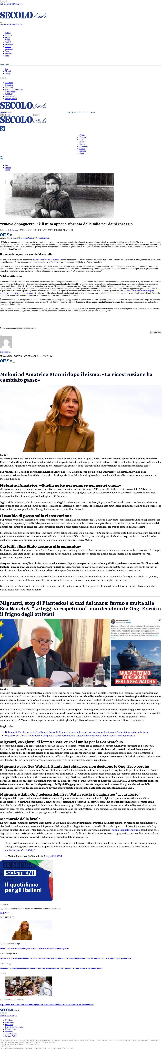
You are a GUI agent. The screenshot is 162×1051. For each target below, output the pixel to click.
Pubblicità (9, 94)
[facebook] (1, 2)
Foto (7, 56)
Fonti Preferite (43, 238)
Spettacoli (9, 49)
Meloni (8, 71)
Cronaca (8, 35)
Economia (9, 44)
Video (7, 40)
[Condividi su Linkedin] (5, 235)
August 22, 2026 (53, 856)
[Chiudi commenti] (1, 335)
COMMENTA (156, 332)
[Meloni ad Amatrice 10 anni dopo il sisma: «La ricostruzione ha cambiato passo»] (28, 939)
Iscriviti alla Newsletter (14, 89)
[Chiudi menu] (1, 22)
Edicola (3, 4)
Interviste (8, 53)
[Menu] (1, 125)
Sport (7, 51)
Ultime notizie (10, 92)
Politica (8, 33)
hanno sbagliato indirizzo (126, 829)
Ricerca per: (5, 115)
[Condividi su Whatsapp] (8, 235)
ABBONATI (11, 4)
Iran (6, 69)
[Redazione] (6, 347)
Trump (7, 73)
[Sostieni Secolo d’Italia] (26, 900)
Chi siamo (9, 83)
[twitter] (6, 2)
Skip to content (6, 112)
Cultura (8, 47)
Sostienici (9, 87)
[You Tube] (3, 2)
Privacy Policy (11, 99)
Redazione (9, 85)
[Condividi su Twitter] (11, 235)
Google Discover (27, 238)
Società (8, 42)
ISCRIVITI (4, 913)
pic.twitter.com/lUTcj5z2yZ (20, 850)
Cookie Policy (10, 96)
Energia (82, 151)
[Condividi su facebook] (1, 235)
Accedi (20, 4)
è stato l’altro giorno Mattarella (46, 260)
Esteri (7, 37)
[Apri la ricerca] (1, 159)
